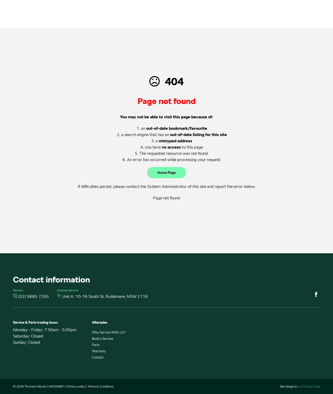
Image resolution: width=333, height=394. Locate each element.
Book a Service (102, 339)
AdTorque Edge (309, 386)
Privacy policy (76, 386)
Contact (98, 357)
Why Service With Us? (108, 332)
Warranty (99, 351)
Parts (96, 345)
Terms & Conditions (100, 386)
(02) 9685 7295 (33, 296)
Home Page (166, 172)
